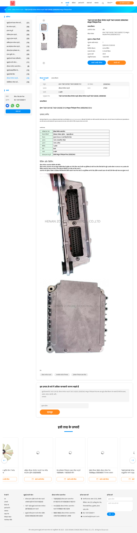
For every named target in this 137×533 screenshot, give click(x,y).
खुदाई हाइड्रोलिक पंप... (18, 70)
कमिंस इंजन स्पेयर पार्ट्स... (18, 42)
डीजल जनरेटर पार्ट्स (46, 374)
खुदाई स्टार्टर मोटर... (18, 62)
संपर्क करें (18, 111)
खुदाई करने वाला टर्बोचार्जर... (18, 58)
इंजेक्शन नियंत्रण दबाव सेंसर (79, 374)
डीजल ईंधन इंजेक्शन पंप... (18, 50)
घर (5, 499)
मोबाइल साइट (7, 517)
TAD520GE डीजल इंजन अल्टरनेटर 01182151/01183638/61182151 (64, 500)
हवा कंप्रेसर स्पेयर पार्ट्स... (18, 46)
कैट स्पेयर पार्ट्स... (18, 27)
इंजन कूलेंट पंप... (18, 54)
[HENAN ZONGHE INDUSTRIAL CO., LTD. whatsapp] (12, 105)
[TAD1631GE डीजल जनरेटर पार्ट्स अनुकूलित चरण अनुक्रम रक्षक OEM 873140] (116, 453)
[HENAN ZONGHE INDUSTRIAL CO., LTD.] (12, 3)
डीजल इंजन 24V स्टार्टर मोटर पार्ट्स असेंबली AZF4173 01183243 (34, 500)
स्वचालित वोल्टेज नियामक (62, 374)
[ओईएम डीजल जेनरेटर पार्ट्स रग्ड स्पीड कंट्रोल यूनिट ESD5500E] (19, 453)
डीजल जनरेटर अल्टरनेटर (58, 495)
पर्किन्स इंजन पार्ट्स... (18, 34)
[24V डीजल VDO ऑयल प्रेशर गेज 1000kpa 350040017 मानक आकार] (84, 453)
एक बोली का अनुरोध (125, 3)
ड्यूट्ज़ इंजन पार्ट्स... (18, 38)
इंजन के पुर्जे (18, 31)
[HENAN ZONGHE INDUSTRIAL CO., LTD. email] (7, 105)
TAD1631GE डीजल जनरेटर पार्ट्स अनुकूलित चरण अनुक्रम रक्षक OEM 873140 (114, 472)
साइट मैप (6, 514)
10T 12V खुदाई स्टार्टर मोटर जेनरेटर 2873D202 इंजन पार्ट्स (35, 507)
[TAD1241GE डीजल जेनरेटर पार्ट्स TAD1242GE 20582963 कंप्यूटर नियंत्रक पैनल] (67, 37)
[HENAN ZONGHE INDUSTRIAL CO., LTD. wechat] (17, 105)
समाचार (6, 511)
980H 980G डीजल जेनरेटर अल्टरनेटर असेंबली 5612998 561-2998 (64, 514)
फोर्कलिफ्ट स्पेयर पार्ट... (18, 82)
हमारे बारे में (7, 508)
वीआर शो (6, 505)
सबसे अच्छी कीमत (96, 63)
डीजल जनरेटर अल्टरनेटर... (18, 66)
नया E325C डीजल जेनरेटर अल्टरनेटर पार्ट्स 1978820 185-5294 (64, 507)
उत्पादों (6, 502)
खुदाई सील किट (18, 74)
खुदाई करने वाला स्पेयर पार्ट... (18, 23)
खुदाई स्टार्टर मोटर (28, 495)
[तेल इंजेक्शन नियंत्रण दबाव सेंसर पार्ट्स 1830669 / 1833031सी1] (52, 453)
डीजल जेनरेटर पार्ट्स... (18, 78)
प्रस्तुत (50, 412)
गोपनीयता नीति (8, 520)
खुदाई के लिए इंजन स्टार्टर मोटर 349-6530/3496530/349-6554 (35, 514)
